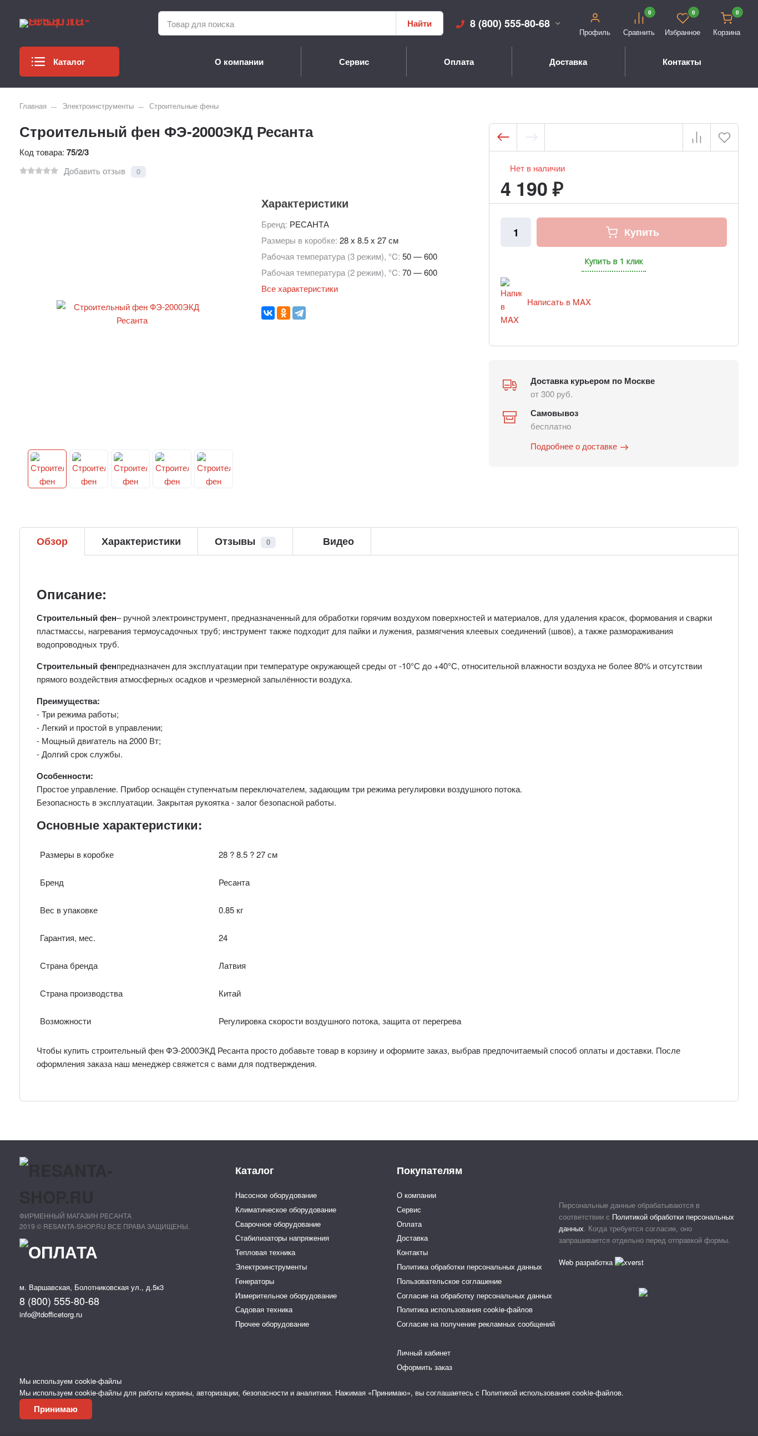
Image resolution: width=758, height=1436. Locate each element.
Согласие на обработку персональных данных (474, 1295)
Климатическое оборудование (285, 1209)
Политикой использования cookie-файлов (551, 1392)
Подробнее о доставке (573, 446)
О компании (239, 61)
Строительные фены (184, 105)
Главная (33, 105)
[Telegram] (299, 313)
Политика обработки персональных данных (469, 1266)
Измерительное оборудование (286, 1295)
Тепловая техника (265, 1252)
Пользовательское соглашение (449, 1281)
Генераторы (254, 1281)
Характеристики (141, 541)
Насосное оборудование (276, 1195)
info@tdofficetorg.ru (50, 1314)
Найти (419, 23)
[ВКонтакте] (268, 313)
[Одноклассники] (283, 313)
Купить (641, 232)
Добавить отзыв (94, 170)
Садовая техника (263, 1309)
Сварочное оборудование (278, 1223)
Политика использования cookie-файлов (465, 1309)
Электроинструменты (98, 105)
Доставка (568, 61)
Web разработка (587, 1262)
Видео (337, 541)
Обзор (52, 541)
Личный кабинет (424, 1352)
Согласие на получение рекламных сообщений (476, 1323)
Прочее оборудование (272, 1323)
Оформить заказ (424, 1367)
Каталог (69, 61)
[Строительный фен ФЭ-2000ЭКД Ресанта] (47, 469)
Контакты (682, 61)
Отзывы (242, 541)
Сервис (354, 61)
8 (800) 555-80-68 (510, 23)
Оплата (459, 61)
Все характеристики (299, 288)
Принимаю (56, 1409)
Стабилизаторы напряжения (282, 1237)
